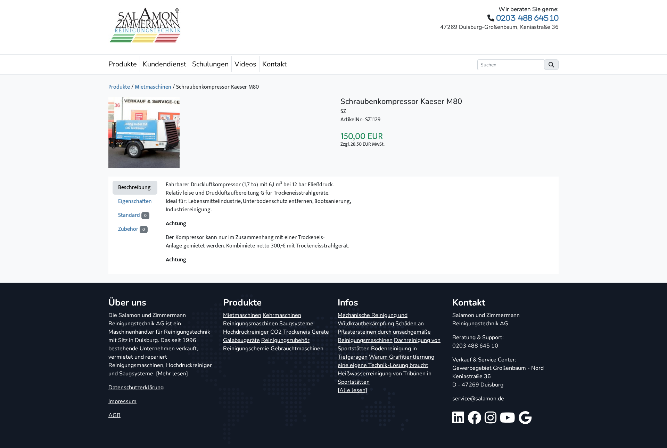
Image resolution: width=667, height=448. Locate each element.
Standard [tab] (132, 215)
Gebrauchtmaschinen (297, 348)
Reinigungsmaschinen (250, 323)
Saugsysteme (296, 323)
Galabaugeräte (241, 340)
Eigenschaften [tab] (135, 201)
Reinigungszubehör (285, 340)
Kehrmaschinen (282, 315)
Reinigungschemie (246, 348)
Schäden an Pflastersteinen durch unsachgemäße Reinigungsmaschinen (384, 332)
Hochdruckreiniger (246, 332)
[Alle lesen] (352, 390)
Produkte (122, 64)
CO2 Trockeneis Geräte (299, 332)
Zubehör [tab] (131, 229)
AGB (114, 415)
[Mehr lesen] (172, 373)
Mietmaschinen (153, 87)
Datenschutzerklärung (136, 387)
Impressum (122, 401)
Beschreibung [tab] (134, 187)
